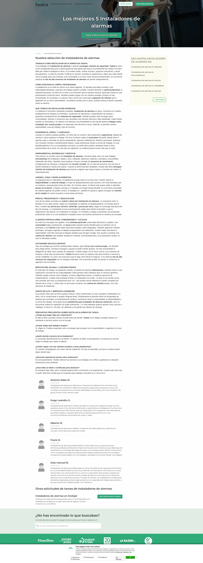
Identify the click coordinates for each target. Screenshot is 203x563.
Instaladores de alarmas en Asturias (146, 91)
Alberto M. (56, 423)
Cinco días (45, 540)
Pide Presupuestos (144, 4)
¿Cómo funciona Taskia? (61, 4)
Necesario (75, 557)
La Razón (127, 540)
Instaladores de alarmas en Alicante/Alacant (142, 73)
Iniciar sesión (162, 4)
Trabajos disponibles (83, 4)
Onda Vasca (148, 540)
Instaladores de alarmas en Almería (146, 80)
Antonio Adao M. (60, 380)
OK (130, 557)
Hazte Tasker (125, 4)
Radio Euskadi (86, 540)
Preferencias (89, 557)
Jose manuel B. (59, 462)
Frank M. (55, 440)
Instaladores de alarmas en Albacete (146, 67)
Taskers (38, 53)
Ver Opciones (118, 558)
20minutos (107, 540)
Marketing (76, 559)
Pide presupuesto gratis (101, 35)
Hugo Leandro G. (60, 400)
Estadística (103, 557)
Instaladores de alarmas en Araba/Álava (147, 86)
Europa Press (66, 540)
